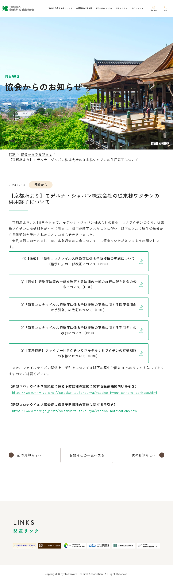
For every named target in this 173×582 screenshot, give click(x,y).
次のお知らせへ (143, 455)
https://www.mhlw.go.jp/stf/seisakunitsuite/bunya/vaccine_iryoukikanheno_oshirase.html (84, 392)
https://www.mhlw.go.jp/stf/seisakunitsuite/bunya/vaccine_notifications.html (75, 410)
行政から (40, 184)
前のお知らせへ (29, 455)
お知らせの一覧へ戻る (86, 455)
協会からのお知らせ (36, 154)
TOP (12, 154)
